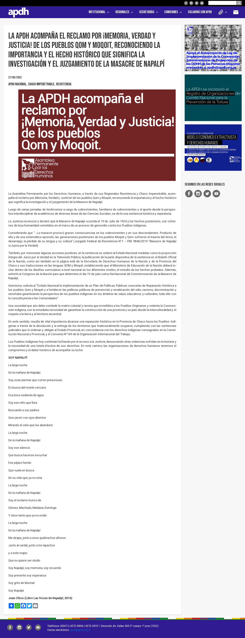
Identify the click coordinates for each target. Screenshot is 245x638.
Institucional (97, 12)
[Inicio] (17, 11)
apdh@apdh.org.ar (80, 630)
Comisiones (171, 12)
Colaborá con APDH (200, 12)
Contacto (237, 12)
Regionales (122, 12)
